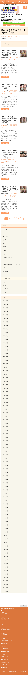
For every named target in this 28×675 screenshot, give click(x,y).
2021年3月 (5, 525)
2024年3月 (5, 399)
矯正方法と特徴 (5, 651)
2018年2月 (5, 588)
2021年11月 (5, 497)
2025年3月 (5, 356)
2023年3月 (5, 441)
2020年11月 (5, 539)
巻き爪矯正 (5, 289)
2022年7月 (5, 469)
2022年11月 (5, 455)
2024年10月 (5, 374)
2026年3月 (5, 318)
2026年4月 (5, 315)
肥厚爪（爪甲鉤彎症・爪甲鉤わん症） (12, 264)
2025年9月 (5, 339)
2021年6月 (5, 514)
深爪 (4, 268)
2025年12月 (5, 329)
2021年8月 (5, 507)
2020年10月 (5, 542)
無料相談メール (5, 659)
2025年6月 (5, 346)
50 (18, 218)
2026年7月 (5, 304)
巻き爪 (4, 285)
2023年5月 (5, 434)
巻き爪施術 (5, 271)
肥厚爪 (2, 162)
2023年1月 (5, 448)
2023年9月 (5, 420)
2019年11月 (5, 560)
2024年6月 (5, 388)
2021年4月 (5, 521)
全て (4, 282)
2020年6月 (5, 556)
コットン (5, 261)
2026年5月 (5, 311)
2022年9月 (5, 462)
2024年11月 (5, 370)
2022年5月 (5, 476)
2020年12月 (5, 535)
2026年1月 (5, 325)
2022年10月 (5, 458)
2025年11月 (5, 332)
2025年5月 (5, 350)
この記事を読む (5, 76)
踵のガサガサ (4, 61)
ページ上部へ (23, 605)
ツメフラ (5, 292)
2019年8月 (5, 563)
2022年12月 (5, 451)
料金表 (3, 654)
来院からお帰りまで (7, 640)
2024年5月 (5, 392)
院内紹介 (4, 646)
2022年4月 (5, 479)
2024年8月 (5, 381)
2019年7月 (5, 567)
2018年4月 (5, 581)
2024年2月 (5, 402)
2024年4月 (5, 395)
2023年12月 (5, 409)
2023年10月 (5, 416)
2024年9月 (5, 377)
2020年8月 (5, 549)
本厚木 (13, 61)
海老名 (15, 90)
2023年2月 (5, 444)
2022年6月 (5, 472)
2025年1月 (5, 363)
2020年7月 (5, 553)
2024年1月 (5, 406)
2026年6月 (5, 308)
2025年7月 (5, 343)
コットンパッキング (7, 257)
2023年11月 (5, 413)
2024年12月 (5, 367)
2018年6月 (5, 577)
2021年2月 (5, 528)
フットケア (12, 57)
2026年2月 (5, 322)
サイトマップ (5, 667)
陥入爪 (4, 240)
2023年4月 (5, 437)
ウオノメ (11, 59)
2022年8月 (5, 465)
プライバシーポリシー (7, 664)
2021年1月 (5, 532)
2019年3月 (5, 574)
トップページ (5, 638)
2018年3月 (5, 584)
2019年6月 (5, 570)
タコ (15, 59)
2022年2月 (5, 486)
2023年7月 (5, 427)
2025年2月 (5, 360)
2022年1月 (5, 490)
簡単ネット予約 (5, 662)
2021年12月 (5, 493)
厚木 (9, 61)
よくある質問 (5, 648)
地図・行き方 (5, 656)
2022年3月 (5, 483)
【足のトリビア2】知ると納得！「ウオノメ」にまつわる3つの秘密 (10, 86)
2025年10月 (5, 336)
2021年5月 (5, 518)
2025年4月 (5, 353)
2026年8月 (5, 301)
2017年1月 (5, 591)
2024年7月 (5, 385)
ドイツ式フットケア (11, 91)
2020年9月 (5, 546)
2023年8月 (5, 423)
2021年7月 (5, 511)
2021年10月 (5, 500)
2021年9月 (5, 504)
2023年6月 (5, 430)
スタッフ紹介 (5, 643)
